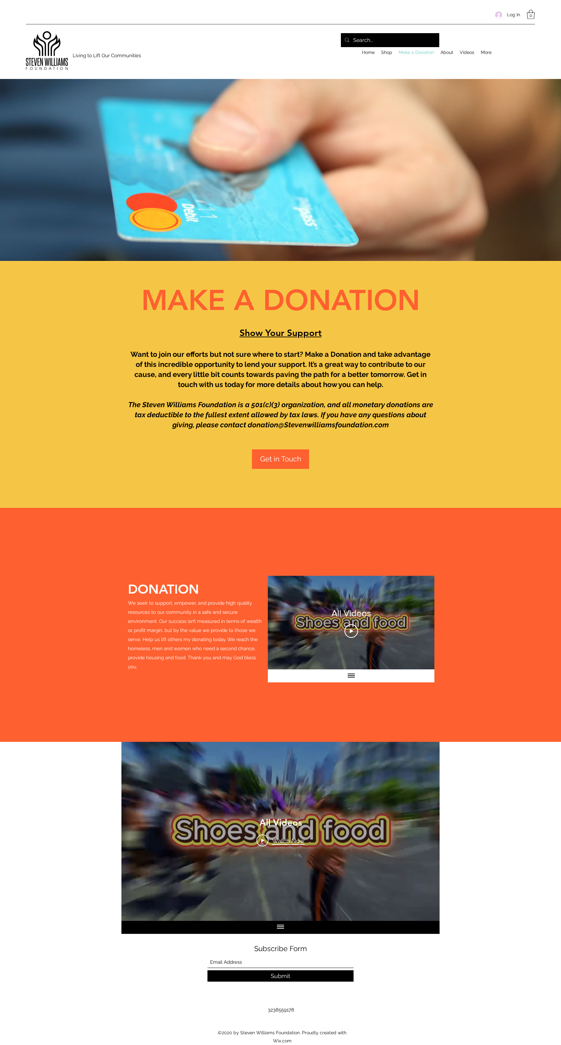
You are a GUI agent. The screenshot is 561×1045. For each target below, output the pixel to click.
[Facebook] (532, 50)
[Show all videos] (351, 675)
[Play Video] (351, 631)
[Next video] (421, 622)
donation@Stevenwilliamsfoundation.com (318, 424)
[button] (531, 14)
